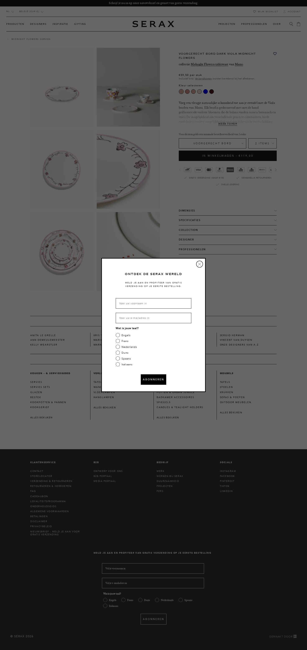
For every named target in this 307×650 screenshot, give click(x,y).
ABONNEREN (153, 379)
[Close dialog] (199, 264)
